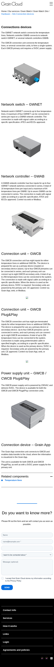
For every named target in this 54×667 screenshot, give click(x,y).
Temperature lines (13, 480)
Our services (13, 11)
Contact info (9, 610)
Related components (15, 476)
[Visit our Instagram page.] (51, 658)
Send (7, 587)
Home (4, 11)
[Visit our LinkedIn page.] (42, 658)
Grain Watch (26, 11)
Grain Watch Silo (40, 11)
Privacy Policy (15, 580)
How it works (10, 626)
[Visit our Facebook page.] (47, 658)
